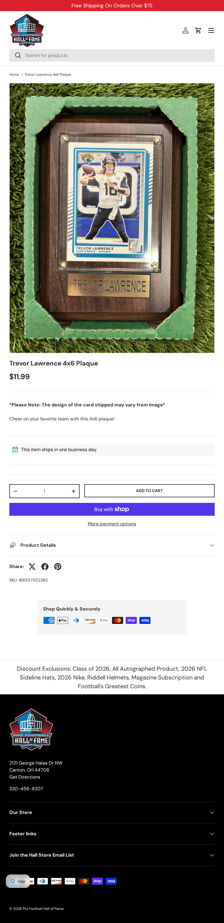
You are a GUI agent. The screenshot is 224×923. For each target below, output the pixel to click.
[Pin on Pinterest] (57, 566)
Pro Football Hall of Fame (43, 908)
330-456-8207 (26, 789)
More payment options (112, 524)
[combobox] (112, 55)
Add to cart (149, 490)
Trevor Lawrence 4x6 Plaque (47, 74)
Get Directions (24, 777)
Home (14, 74)
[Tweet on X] (32, 566)
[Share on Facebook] (44, 566)
